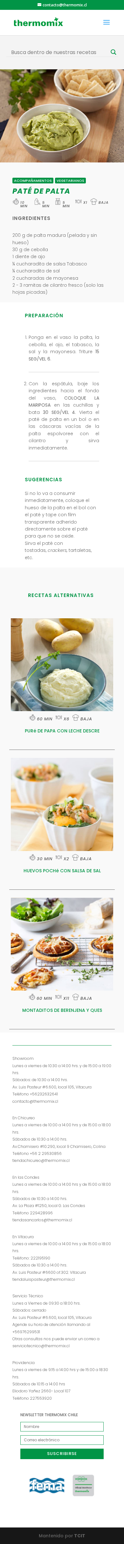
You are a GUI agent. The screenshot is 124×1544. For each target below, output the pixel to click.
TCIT (79, 1536)
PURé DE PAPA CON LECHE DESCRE (62, 731)
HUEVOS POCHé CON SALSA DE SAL (62, 871)
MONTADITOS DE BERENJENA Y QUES (62, 1010)
